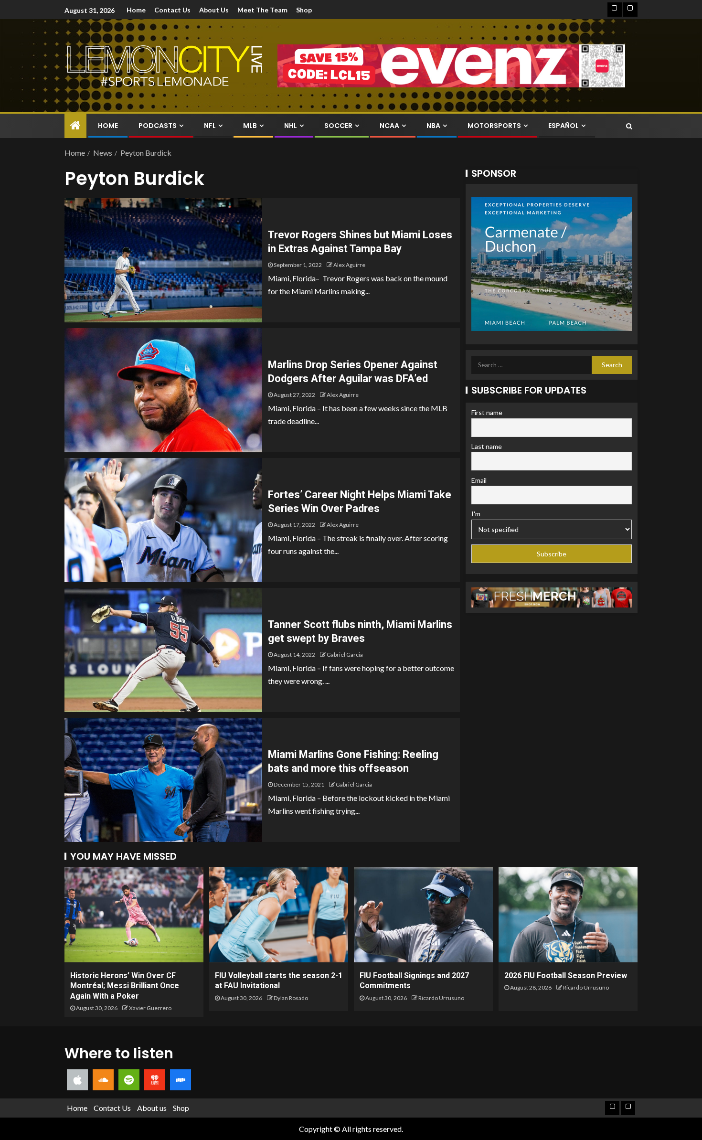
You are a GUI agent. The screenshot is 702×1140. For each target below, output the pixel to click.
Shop (304, 10)
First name (486, 412)
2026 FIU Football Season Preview (565, 975)
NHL (290, 125)
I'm (475, 514)
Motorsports (494, 125)
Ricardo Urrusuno (441, 997)
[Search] (629, 126)
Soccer (338, 125)
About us (214, 10)
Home (136, 10)
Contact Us (172, 10)
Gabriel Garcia (345, 654)
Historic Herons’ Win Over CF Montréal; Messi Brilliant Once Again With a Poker (124, 986)
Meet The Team (262, 10)
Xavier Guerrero (150, 1008)
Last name (486, 446)
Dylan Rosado (291, 997)
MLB (250, 125)
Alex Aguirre (349, 264)
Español (563, 125)
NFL (210, 125)
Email (479, 480)
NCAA (389, 125)
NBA (433, 125)
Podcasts (157, 125)
